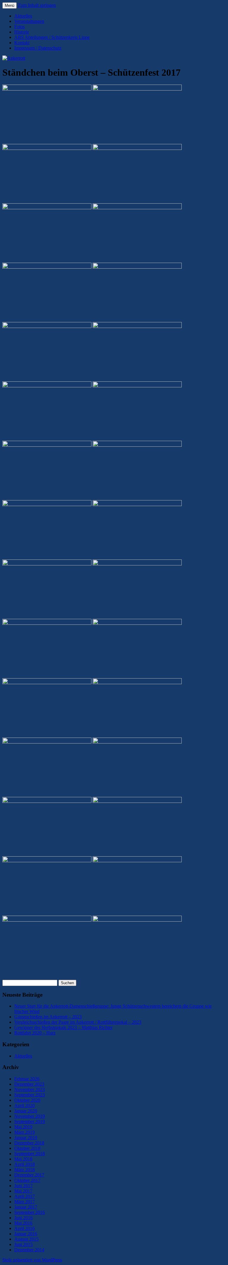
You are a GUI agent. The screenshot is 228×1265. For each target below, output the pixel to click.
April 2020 (24, 1105)
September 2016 (29, 1212)
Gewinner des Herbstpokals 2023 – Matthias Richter (63, 1027)
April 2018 (24, 1164)
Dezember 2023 (29, 1084)
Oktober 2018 (27, 1148)
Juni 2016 (23, 1217)
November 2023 (29, 1089)
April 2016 (24, 1228)
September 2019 (29, 1121)
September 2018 (29, 1153)
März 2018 (24, 1169)
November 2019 (29, 1116)
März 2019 (24, 1132)
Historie (21, 31)
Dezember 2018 (29, 1142)
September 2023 (29, 1094)
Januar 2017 (25, 1206)
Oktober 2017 (27, 1180)
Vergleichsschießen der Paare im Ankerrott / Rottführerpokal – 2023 (77, 1022)
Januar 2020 (25, 1110)
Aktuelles (23, 15)
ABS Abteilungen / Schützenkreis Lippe (52, 37)
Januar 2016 (25, 1233)
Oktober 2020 (27, 1100)
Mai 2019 (23, 1126)
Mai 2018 (23, 1158)
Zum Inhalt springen (37, 5)
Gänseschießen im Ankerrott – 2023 (48, 1016)
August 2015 (26, 1239)
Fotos (19, 26)
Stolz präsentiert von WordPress (32, 1259)
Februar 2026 (26, 1078)
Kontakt (21, 42)
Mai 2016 (23, 1223)
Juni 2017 (23, 1185)
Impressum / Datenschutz (37, 47)
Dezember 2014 (29, 1249)
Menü (9, 5)
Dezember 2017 (29, 1174)
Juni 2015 (23, 1244)
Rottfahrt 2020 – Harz (35, 1032)
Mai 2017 (23, 1190)
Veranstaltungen (29, 21)
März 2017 (24, 1201)
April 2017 (24, 1196)
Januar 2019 (25, 1137)
